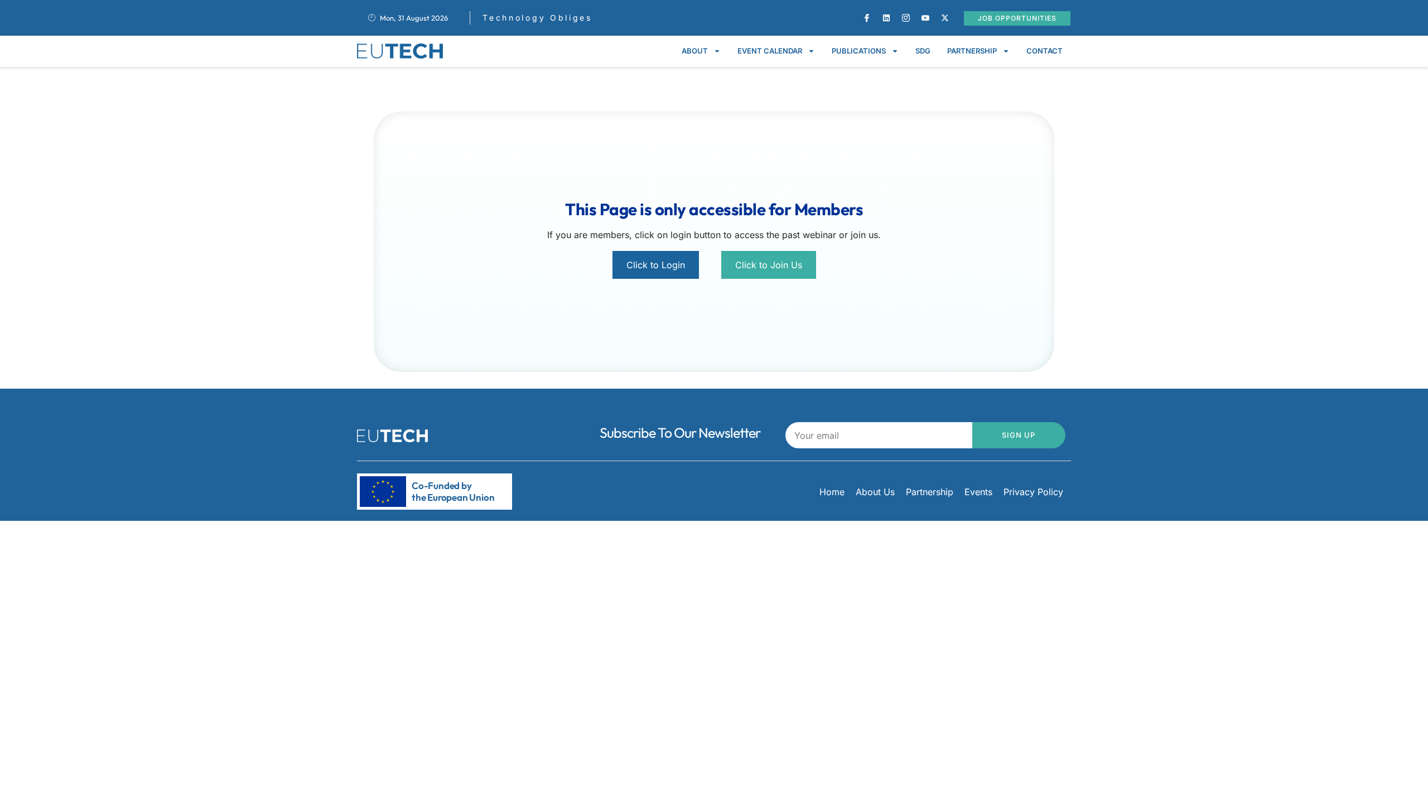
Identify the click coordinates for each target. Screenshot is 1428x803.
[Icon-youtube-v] (925, 18)
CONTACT (1044, 50)
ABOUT (695, 50)
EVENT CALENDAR (769, 50)
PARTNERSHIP (972, 50)
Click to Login (655, 264)
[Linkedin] (886, 18)
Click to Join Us (768, 264)
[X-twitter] (945, 18)
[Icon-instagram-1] (906, 18)
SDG (922, 50)
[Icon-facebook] (867, 18)
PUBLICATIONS (859, 50)
